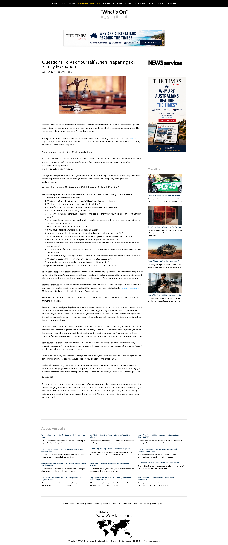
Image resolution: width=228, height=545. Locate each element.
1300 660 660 (171, 3)
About (151, 3)
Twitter (89, 503)
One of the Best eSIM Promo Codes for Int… (165, 295)
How (114, 503)
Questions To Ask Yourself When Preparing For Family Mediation (88, 64)
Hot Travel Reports (122, 3)
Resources (106, 503)
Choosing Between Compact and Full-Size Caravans (160, 463)
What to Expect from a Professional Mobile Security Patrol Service (63, 436)
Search (160, 3)
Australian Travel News (89, 3)
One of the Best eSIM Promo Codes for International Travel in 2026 (158, 436)
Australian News (67, 3)
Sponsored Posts (125, 503)
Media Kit (163, 503)
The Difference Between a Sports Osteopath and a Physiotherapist (61, 478)
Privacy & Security (68, 503)
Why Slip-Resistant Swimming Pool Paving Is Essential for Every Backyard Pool (112, 478)
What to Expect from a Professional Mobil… (165, 195)
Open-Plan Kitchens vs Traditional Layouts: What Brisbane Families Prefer (63, 464)
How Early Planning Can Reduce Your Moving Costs (111, 448)
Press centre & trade (141, 503)
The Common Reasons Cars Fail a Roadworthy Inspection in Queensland (63, 450)
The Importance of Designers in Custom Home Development (156, 478)
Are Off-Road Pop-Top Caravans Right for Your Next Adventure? (110, 436)
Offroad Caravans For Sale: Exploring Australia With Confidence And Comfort (157, 450)
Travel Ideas (139, 3)
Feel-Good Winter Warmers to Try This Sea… (165, 227)
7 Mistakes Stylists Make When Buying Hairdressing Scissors (109, 464)
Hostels (106, 3)
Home (54, 3)
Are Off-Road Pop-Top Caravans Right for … (165, 261)
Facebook (80, 503)
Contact (97, 503)
